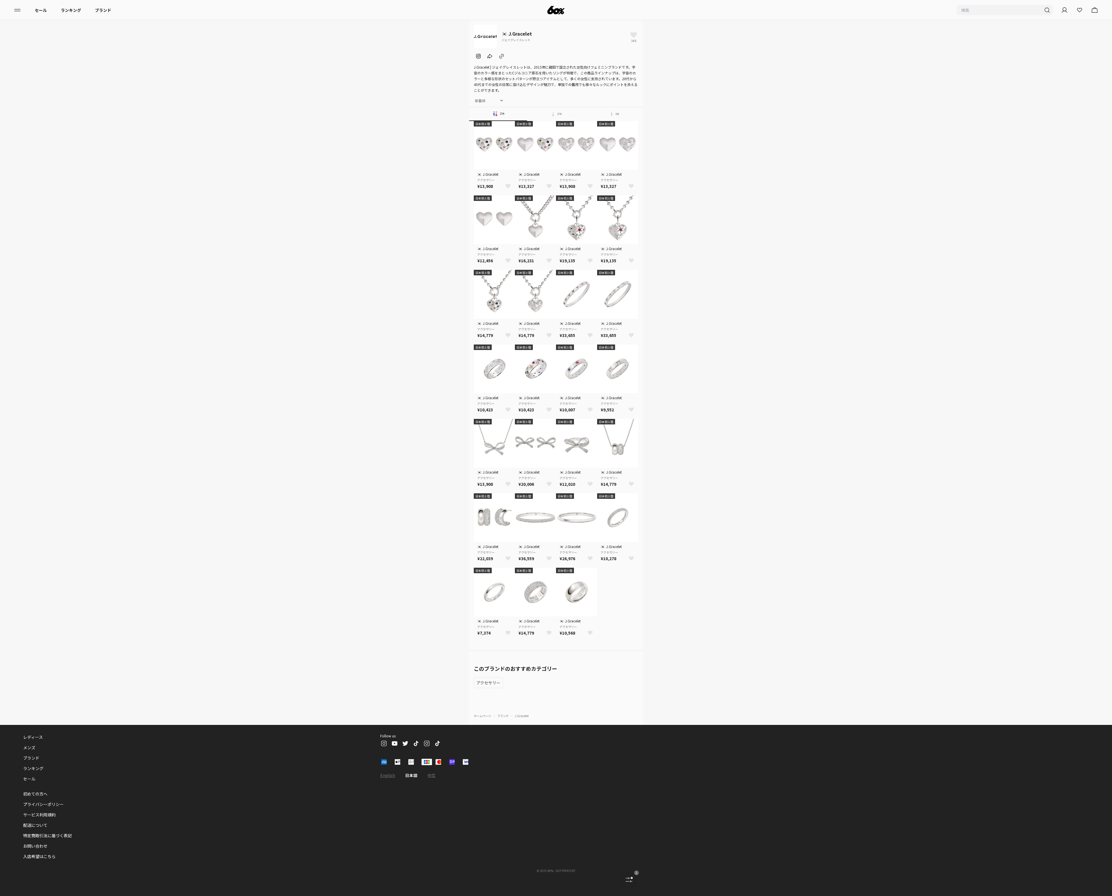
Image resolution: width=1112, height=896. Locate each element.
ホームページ (482, 716)
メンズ (29, 747)
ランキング (71, 10)
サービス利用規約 (39, 815)
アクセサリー (488, 683)
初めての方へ (35, 794)
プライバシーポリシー (43, 804)
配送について (35, 825)
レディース (33, 737)
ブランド (103, 10)
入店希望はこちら (39, 856)
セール (41, 10)
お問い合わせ (35, 846)
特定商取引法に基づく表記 (47, 835)
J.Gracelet (522, 716)
